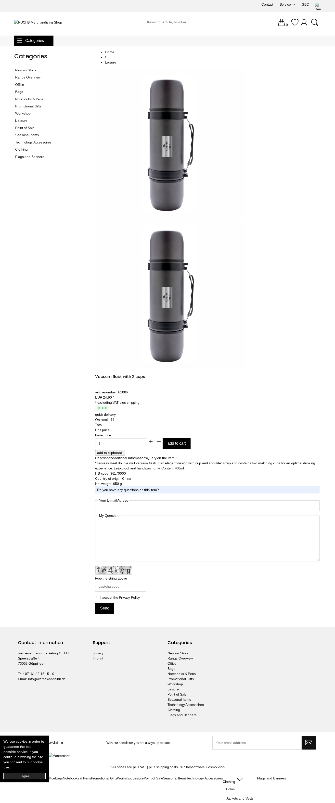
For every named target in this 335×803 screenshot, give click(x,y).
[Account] (304, 25)
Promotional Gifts (28, 106)
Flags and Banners (29, 157)
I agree (24, 776)
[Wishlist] (294, 25)
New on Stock (25, 70)
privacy (98, 653)
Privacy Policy (129, 597)
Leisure (21, 121)
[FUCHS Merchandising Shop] (38, 22)
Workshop (23, 113)
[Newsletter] (309, 743)
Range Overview (27, 77)
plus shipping (130, 402)
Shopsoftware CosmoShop (204, 767)
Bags (19, 92)
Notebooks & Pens (29, 99)
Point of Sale (24, 128)
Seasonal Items (27, 135)
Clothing (21, 149)
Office (19, 85)
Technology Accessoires (33, 142)
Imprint (98, 658)
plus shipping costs (163, 767)
